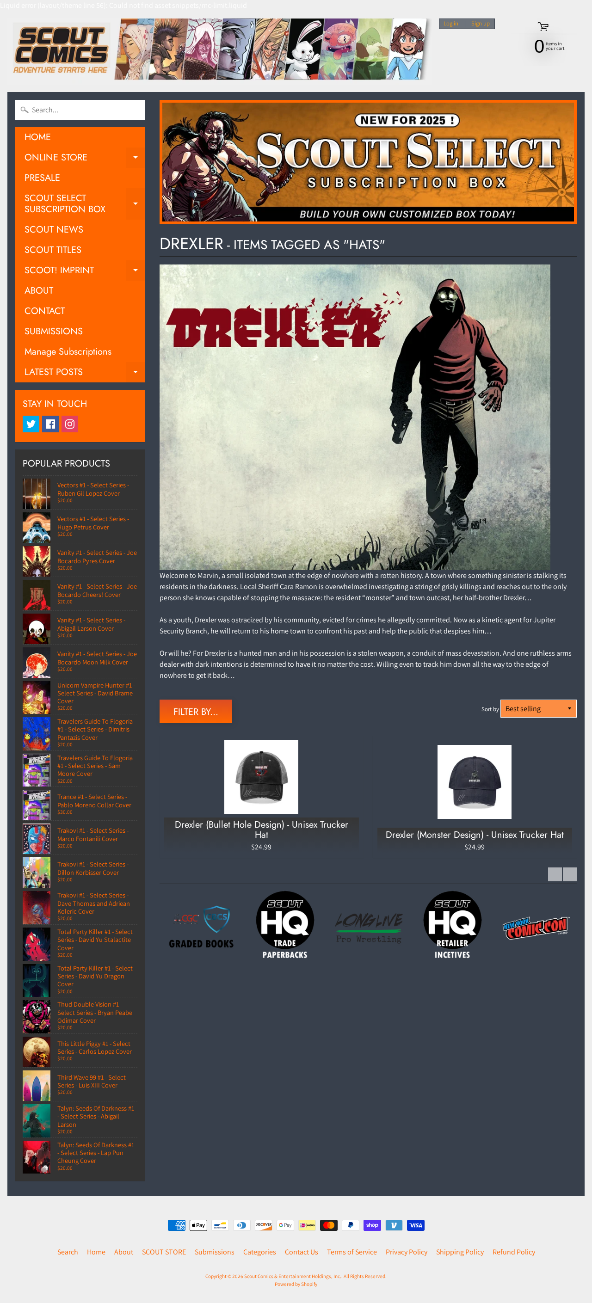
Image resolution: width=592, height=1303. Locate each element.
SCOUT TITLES (53, 250)
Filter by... (195, 712)
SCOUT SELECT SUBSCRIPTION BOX (85, 204)
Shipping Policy (460, 1252)
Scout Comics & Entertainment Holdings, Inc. (292, 1276)
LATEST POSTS (85, 373)
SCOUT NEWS (54, 229)
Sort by (490, 709)
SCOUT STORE (164, 1252)
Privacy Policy (406, 1252)
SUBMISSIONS (54, 331)
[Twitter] (31, 424)
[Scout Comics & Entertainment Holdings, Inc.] (219, 51)
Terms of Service (352, 1252)
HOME (38, 137)
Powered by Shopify (296, 1284)
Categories (259, 1252)
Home (96, 1252)
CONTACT (45, 311)
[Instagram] (70, 424)
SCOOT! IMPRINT (85, 272)
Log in (451, 24)
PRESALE (42, 177)
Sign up (480, 24)
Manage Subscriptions (68, 351)
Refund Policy (514, 1252)
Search (67, 1252)
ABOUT (39, 290)
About (123, 1252)
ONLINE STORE (85, 159)
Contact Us (301, 1252)
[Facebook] (50, 424)
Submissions (214, 1252)
